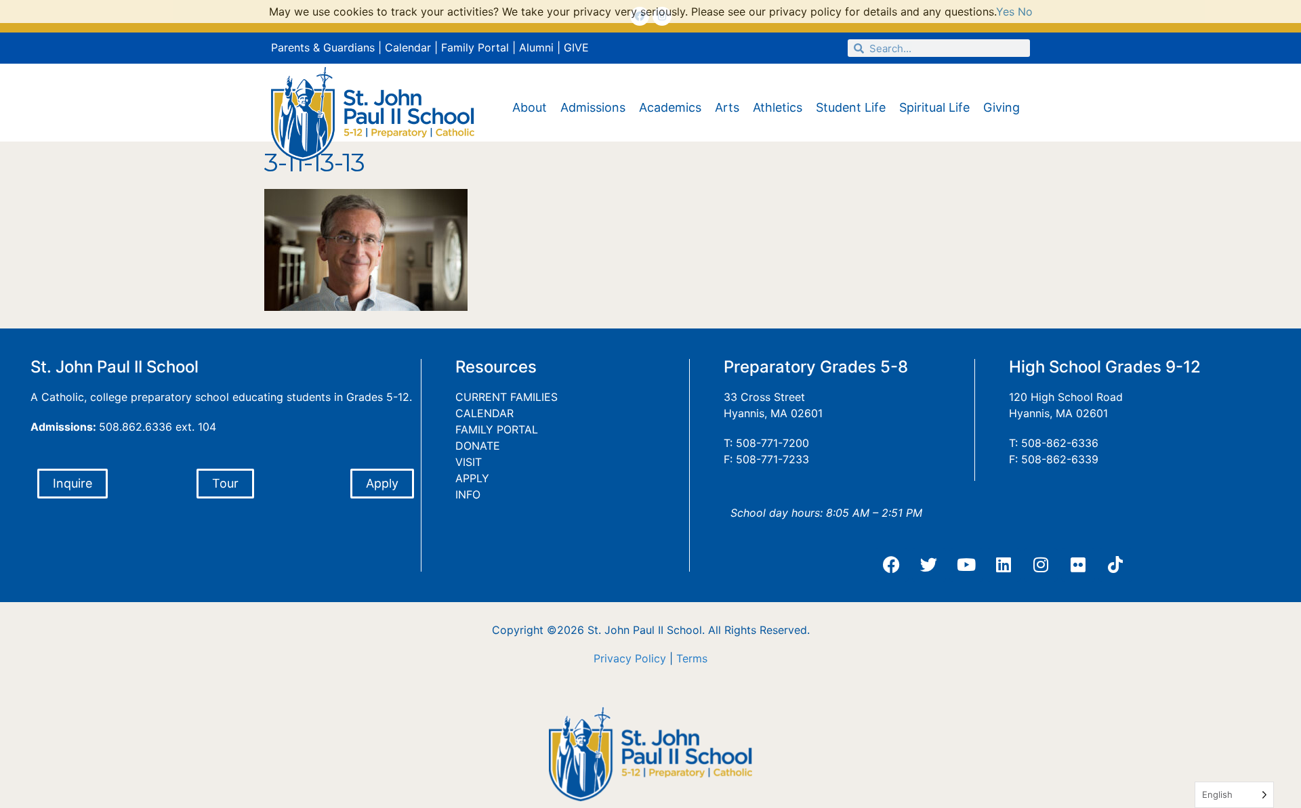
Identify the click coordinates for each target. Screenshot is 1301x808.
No (1025, 11)
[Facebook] (892, 565)
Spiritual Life (934, 107)
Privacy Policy (630, 658)
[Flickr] (1078, 565)
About (529, 107)
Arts (727, 107)
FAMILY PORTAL (496, 429)
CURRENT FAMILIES (506, 397)
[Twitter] (929, 565)
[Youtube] (966, 565)
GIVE (576, 47)
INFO (467, 494)
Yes (1005, 11)
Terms (691, 658)
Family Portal (475, 47)
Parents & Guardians (323, 47)
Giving (1001, 107)
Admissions (592, 107)
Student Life (851, 107)
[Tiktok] (1115, 565)
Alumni (536, 47)
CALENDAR (484, 413)
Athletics (777, 107)
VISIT (468, 462)
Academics (670, 107)
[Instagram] (1041, 565)
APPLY (472, 478)
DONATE (477, 445)
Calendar (408, 47)
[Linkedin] (1003, 565)
